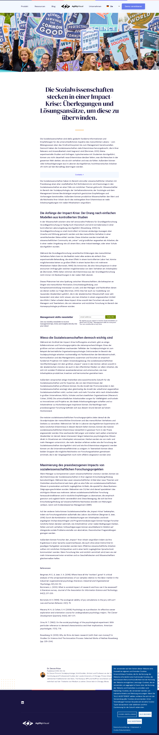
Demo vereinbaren (133, 6)
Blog (53, 6)
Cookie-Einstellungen (127, 714)
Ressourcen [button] (40, 6)
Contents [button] (79, 175)
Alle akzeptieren (134, 721)
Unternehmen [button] (95, 6)
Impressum (135, 727)
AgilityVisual (72, 6)
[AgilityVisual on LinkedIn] (22, 702)
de (111, 6)
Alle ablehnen (145, 714)
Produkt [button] (24, 6)
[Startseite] (37, 723)
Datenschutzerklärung (121, 727)
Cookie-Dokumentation (122, 730)
